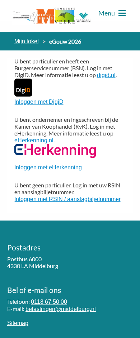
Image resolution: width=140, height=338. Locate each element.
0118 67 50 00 (49, 302)
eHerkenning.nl (33, 140)
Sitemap (17, 323)
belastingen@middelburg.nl (60, 309)
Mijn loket (26, 41)
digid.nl (106, 75)
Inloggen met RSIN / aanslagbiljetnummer (67, 199)
